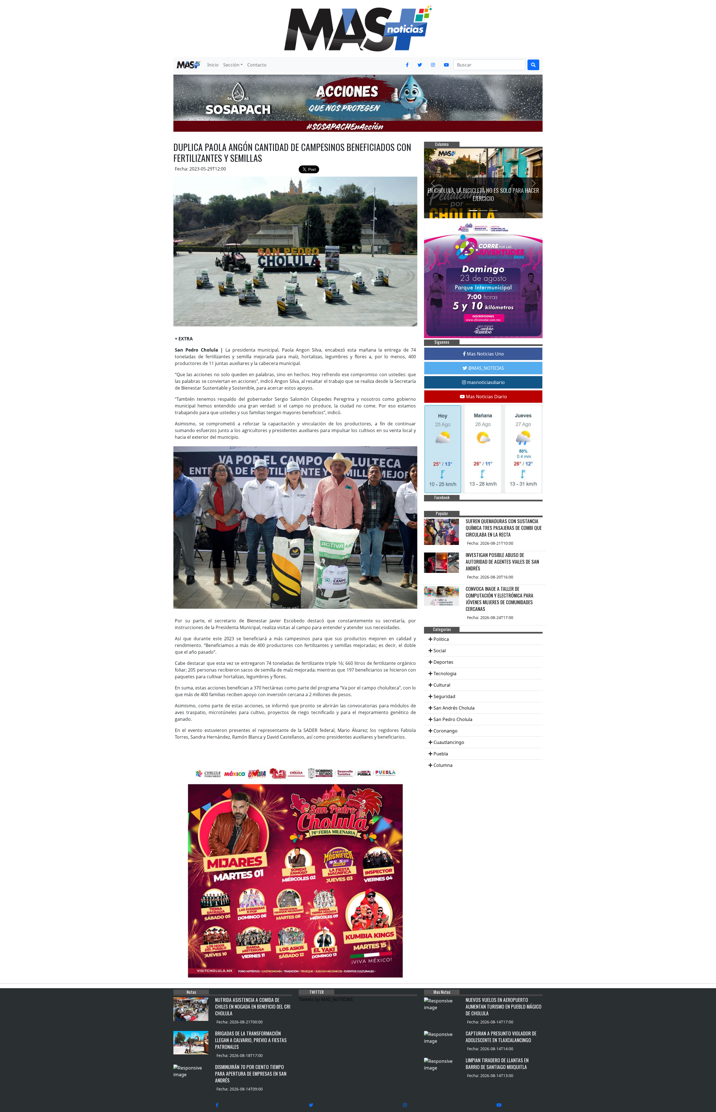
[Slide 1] (473, 210)
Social (440, 651)
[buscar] (533, 65)
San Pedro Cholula (453, 719)
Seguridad (444, 696)
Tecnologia (445, 673)
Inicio (213, 65)
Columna (443, 765)
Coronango (446, 731)
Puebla (441, 754)
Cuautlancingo (449, 742)
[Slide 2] (483, 210)
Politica (441, 639)
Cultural (442, 685)
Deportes (443, 662)
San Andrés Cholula (454, 708)
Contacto (257, 65)
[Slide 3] (493, 210)
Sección (231, 65)
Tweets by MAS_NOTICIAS (326, 999)
